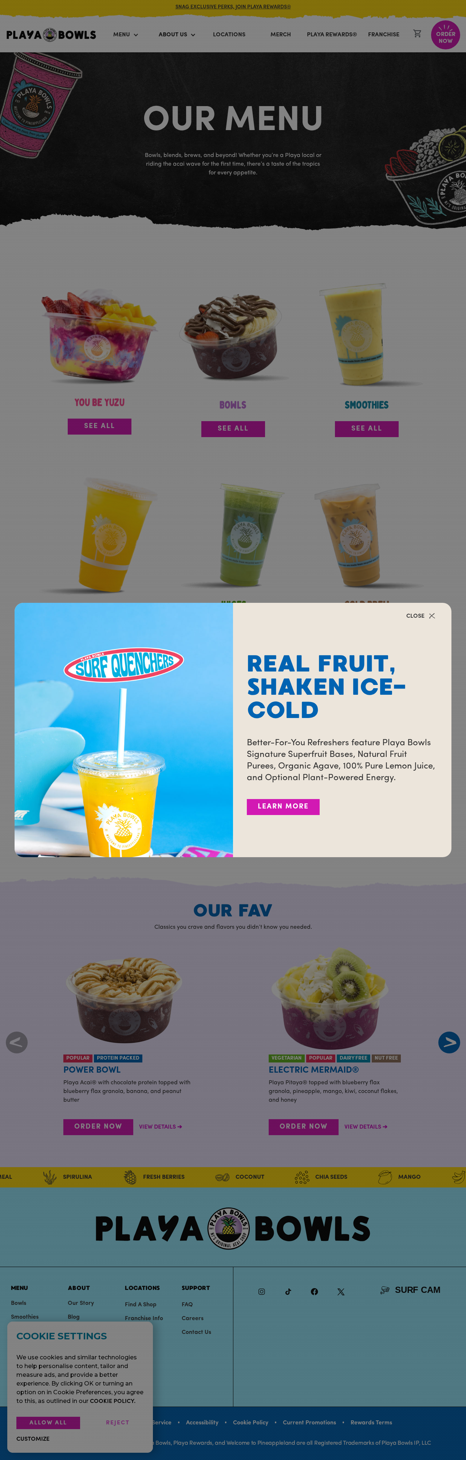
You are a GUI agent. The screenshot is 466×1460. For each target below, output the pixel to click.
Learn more (283, 806)
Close (415, 616)
